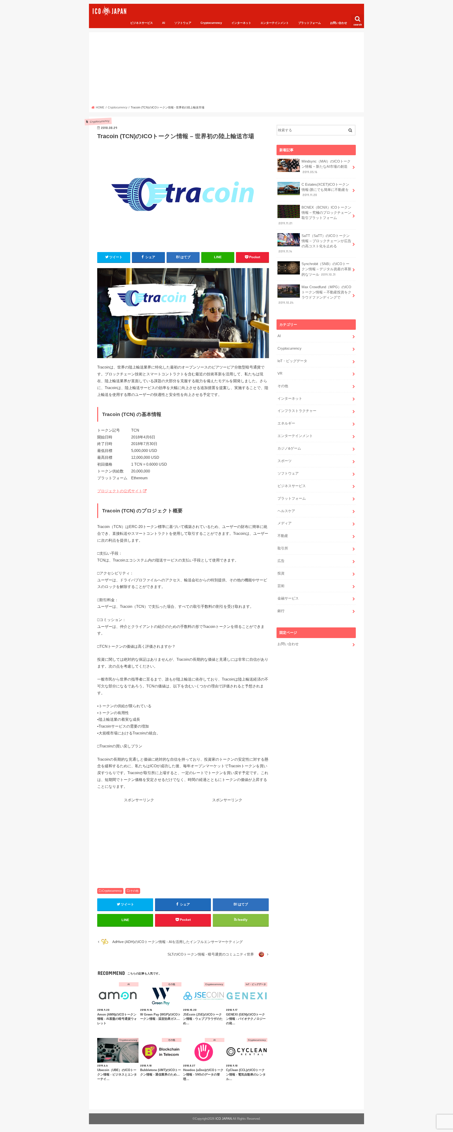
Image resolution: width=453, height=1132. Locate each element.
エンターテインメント (274, 23)
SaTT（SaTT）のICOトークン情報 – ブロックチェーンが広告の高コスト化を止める (314, 243)
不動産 (282, 536)
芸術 (281, 586)
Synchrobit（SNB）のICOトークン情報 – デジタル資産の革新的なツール (326, 269)
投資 (281, 573)
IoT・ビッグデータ (292, 361)
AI (163, 23)
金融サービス (288, 598)
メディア (284, 523)
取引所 (282, 548)
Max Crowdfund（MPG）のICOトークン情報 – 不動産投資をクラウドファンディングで (314, 295)
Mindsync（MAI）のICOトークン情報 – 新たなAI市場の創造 (326, 166)
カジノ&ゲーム (289, 448)
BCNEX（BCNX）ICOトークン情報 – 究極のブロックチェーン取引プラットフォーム (314, 215)
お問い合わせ (338, 23)
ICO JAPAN (223, 1118)
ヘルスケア (286, 511)
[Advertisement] (226, 70)
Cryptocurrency (211, 23)
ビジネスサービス (141, 23)
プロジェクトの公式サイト (120, 491)
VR (279, 373)
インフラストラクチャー (296, 411)
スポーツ (284, 461)
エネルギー (286, 423)
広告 (281, 561)
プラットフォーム (309, 23)
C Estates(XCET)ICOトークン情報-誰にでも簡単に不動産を (325, 190)
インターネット (241, 23)
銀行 (281, 611)
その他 (134, 890)
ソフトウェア (182, 23)
